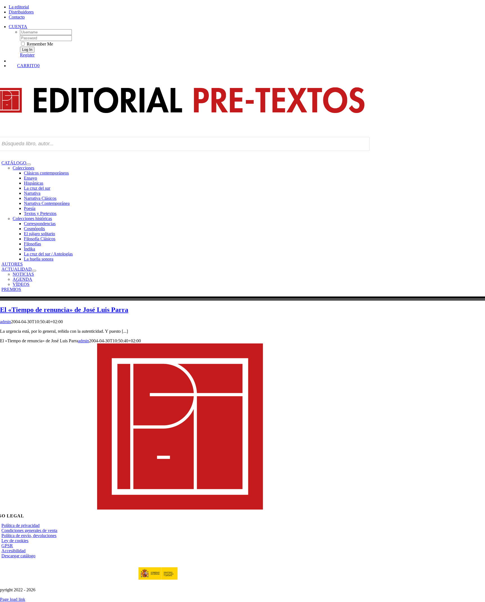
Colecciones (23, 168)
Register (27, 55)
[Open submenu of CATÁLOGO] (28, 164)
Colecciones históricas (32, 218)
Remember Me (39, 44)
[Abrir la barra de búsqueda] (187, 60)
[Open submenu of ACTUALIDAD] (34, 270)
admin (5, 321)
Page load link (12, 599)
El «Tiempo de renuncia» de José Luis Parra (64, 309)
